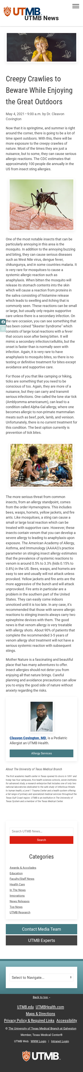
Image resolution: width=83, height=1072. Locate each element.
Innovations (17, 895)
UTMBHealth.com (50, 1007)
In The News (18, 890)
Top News (16, 907)
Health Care (17, 884)
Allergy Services (41, 753)
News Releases (20, 901)
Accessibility (66, 1020)
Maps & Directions (40, 1013)
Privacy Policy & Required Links (29, 1020)
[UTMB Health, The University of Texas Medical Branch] (41, 1057)
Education (16, 873)
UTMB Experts (41, 940)
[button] (75, 6)
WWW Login (38, 1041)
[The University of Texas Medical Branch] (23, 13)
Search (41, 840)
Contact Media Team (41, 929)
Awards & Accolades (23, 867)
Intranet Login (60, 1041)
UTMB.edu (25, 1007)
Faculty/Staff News (22, 879)
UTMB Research (20, 912)
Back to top (40, 997)
